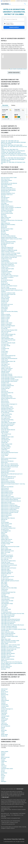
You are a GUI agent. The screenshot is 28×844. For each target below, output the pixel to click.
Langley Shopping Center (6, 444)
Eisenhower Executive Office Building (9, 311)
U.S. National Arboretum (6, 612)
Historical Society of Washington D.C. (9, 404)
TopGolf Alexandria (5, 599)
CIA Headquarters (5, 260)
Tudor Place (3, 606)
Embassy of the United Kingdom (8, 325)
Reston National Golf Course (7, 550)
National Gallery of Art (6, 495)
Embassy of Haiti (4, 320)
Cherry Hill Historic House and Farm (9, 257)
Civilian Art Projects (5, 261)
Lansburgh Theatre (5, 445)
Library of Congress (5, 451)
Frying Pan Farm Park (5, 367)
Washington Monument (6, 652)
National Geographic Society (7, 496)
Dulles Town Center (5, 297)
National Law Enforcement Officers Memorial (11, 501)
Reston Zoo (3, 553)
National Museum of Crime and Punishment (10, 506)
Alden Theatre (4, 186)
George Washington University (8, 378)
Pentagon (3, 533)
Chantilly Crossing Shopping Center (9, 254)
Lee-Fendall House (5, 448)
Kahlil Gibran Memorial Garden (7, 424)
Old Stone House (5, 529)
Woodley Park (4, 736)
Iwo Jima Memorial (5, 412)
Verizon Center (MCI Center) (7, 632)
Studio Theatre (4, 585)
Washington (3, 781)
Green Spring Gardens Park (7, 392)
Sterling (2, 777)
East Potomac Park (5, 305)
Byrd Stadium (4, 244)
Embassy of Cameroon (6, 315)
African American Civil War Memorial (9, 183)
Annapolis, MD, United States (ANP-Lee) (10, 140)
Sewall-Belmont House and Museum (9, 565)
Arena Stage (4, 203)
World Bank (3, 669)
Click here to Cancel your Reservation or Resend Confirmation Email (12, 807)
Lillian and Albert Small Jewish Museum (9, 452)
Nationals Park (4, 519)
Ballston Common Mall (6, 217)
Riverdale (3, 775)
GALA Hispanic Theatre (6, 369)
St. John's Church (5, 577)
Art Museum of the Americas (7, 210)
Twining (2, 733)
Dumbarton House (5, 300)
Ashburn (3, 755)
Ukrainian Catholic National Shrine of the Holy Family (12, 613)
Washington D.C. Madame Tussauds (9, 646)
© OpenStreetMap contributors (22, 68)
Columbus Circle (4, 267)
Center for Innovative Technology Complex (10, 253)
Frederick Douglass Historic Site (8, 361)
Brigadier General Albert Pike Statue (9, 237)
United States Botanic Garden (7, 616)
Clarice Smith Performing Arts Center (9, 263)
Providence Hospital (5, 543)
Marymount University (6, 468)
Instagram (3, 828)
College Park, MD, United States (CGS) (9, 149)
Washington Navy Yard (6, 654)
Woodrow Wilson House (6, 666)
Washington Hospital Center (7, 650)
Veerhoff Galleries (5, 630)
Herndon (3, 770)
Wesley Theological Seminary (7, 659)
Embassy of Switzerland (6, 324)
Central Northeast (5, 700)
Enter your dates (14, 72)
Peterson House (4, 536)
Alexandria (3, 752)
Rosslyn (2, 728)
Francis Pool (4, 354)
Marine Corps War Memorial (7, 461)
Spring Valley (4, 730)
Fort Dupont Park (5, 344)
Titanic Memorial (4, 596)
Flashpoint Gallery (5, 337)
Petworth (3, 727)
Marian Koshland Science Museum (8, 458)
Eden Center (4, 310)
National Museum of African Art (7, 503)
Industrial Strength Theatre (7, 406)
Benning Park (4, 227)
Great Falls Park (4, 391)
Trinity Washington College (7, 603)
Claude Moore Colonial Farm (7, 264)
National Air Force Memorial (7, 486)
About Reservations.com (6, 820)
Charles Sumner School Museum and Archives (11, 255)
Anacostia (3, 690)
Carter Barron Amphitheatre (7, 248)
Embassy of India (4, 321)
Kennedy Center (4, 426)
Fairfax (2, 762)
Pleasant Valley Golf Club (6, 539)
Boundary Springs (5, 234)
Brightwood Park (4, 694)
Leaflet (11, 68)
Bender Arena (4, 226)
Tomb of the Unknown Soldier (7, 597)
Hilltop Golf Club (4, 399)
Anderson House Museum (7, 201)
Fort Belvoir (3, 767)
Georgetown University (6, 384)
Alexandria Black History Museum (8, 190)
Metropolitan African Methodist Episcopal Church (11, 473)
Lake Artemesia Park (5, 439)
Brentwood (3, 693)
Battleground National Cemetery (8, 224)
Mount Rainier (4, 772)
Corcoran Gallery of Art (6, 274)
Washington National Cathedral (8, 653)
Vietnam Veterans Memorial (7, 634)
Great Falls (3, 389)
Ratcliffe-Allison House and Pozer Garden (10, 546)
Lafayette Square (5, 438)
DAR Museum (4, 278)
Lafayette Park (4, 435)
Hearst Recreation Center (6, 397)
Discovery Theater (5, 287)
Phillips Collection (5, 538)
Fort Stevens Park (5, 348)
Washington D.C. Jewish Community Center (10, 644)
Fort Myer (3, 347)
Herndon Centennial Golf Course (8, 398)
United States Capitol (5, 617)
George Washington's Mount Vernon (9, 381)
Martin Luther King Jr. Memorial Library (9, 463)
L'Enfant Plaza (4, 449)
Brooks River (4, 240)
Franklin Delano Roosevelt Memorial (9, 358)
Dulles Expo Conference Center (8, 293)
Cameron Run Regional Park (7, 247)
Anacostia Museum (5, 197)
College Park (4, 761)
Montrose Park (4, 475)
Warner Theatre (4, 643)
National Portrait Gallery (6, 513)
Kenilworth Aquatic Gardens (7, 425)
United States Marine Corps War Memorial (10, 620)
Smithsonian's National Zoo (7, 572)
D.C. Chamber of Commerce (7, 277)
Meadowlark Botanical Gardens (8, 471)
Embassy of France (5, 318)
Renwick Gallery (4, 548)
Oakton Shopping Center (6, 523)
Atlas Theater (4, 216)
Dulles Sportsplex (5, 295)
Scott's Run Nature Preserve (7, 563)
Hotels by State (5, 822)
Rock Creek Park (4, 559)
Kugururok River (4, 432)
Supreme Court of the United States (9, 587)
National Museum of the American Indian (10, 510)
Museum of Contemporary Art (7, 478)
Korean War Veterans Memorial (8, 429)
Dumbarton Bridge (5, 298)
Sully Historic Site (5, 586)
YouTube (24, 826)
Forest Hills (3, 714)
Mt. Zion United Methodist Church (8, 476)
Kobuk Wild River (4, 428)
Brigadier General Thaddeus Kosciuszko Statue (11, 238)
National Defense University (7, 492)
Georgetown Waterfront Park (7, 385)
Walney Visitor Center (6, 639)
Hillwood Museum (5, 401)
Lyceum (2, 456)
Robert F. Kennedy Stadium (7, 556)
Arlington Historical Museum (7, 206)
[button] (3, 55)
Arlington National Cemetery (7, 208)
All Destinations (16, 820)
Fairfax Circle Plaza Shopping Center (9, 330)
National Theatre (4, 516)
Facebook (16, 826)
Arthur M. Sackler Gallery (6, 211)
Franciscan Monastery (6, 357)
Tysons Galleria (4, 610)
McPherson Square (5, 469)
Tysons (2, 778)
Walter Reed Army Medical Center (8, 642)
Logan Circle (4, 723)
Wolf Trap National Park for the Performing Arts (11, 662)
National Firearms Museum (7, 493)
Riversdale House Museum (7, 555)
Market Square (4, 462)
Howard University (5, 405)
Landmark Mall (4, 442)
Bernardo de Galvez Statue (7, 228)
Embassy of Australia (5, 314)
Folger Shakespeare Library (7, 338)
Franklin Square (4, 359)
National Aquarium (5, 488)
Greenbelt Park (4, 394)
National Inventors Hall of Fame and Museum (11, 498)
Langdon (3, 721)
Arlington (3, 754)
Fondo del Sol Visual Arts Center (8, 340)
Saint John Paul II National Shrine (8, 560)
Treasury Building (5, 602)
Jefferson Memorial (5, 415)
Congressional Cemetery (6, 271)
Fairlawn (3, 764)
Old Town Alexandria (5, 726)
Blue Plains (3, 758)
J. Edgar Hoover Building (6, 414)
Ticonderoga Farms (5, 593)
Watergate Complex (5, 657)
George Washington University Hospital (9, 379)
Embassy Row (4, 711)
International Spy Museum (6, 409)
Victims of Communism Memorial (8, 633)
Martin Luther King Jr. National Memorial (9, 465)
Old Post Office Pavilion (6, 526)
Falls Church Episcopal (6, 331)
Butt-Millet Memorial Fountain (7, 243)
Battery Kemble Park (5, 223)
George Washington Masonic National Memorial (11, 377)
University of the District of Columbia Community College (13, 629)
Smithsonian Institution (6, 570)
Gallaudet (3, 717)
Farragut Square (4, 332)
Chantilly (3, 760)
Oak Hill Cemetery (5, 522)
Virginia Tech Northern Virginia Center (9, 636)
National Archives (5, 489)
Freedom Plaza (4, 362)
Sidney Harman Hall (5, 566)
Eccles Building (4, 308)
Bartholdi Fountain (5, 218)
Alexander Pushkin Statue (6, 187)
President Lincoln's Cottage (7, 542)
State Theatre (4, 582)
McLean (3, 771)
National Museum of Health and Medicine (10, 508)
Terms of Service (7, 839)
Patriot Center (4, 532)
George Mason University (6, 375)
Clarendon (3, 703)
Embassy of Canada (5, 317)
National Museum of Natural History (9, 509)
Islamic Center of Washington (7, 411)
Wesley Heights (4, 734)
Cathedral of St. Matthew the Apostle (9, 250)
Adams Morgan (4, 689)
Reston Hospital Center (6, 549)
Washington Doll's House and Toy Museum (10, 647)
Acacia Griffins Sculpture (6, 180)
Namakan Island (4, 479)
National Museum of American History (9, 505)
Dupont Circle (4, 302)
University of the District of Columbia (9, 627)
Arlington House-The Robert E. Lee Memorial (11, 207)
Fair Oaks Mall (4, 328)
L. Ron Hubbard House (6, 434)
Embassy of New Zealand (6, 322)
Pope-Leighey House (5, 540)
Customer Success (14, 822)
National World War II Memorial (8, 518)
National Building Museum (6, 491)
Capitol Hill (3, 697)
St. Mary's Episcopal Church (7, 579)
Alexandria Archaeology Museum (8, 188)
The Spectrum (4, 590)
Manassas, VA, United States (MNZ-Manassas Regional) (13, 157)
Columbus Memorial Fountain (7, 268)
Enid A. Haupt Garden (5, 327)
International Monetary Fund (7, 408)
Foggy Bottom (4, 713)
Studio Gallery (4, 583)
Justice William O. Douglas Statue (8, 422)
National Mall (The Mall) (6, 502)
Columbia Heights (5, 706)
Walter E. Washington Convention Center (10, 640)
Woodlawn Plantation (5, 664)
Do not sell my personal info (8, 824)
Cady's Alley (3, 245)
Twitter (20, 826)
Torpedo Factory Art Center (7, 600)
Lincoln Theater (4, 455)
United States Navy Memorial (7, 623)
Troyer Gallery (4, 605)
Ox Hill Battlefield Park (6, 530)
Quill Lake (3, 545)
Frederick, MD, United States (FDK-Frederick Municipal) (13, 153)
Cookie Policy (21, 839)
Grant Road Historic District (7, 768)
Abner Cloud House (5, 179)
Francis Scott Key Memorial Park (8, 355)
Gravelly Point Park (5, 388)
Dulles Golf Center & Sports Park (8, 294)
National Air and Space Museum (8, 482)
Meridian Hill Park (5, 472)
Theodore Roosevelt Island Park (8, 592)
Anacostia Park (4, 198)
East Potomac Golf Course (7, 304)
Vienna (2, 780)
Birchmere (3, 231)
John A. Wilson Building (6, 416)
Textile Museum (4, 589)
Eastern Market (4, 307)
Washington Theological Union (8, 656)
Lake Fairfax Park (5, 441)
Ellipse (2, 312)
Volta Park (3, 637)
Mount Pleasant (4, 724)
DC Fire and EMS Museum (7, 280)
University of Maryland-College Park (9, 626)
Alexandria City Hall (5, 191)
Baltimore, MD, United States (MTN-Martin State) (11, 145)
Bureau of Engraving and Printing (8, 241)
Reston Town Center (5, 552)
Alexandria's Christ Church (7, 194)
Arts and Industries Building (7, 213)
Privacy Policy (15, 839)
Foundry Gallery (4, 351)
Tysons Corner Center (6, 609)
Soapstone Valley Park (6, 573)
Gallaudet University (5, 371)
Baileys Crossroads (5, 757)
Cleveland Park (4, 704)
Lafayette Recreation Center (7, 436)
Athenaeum (3, 214)
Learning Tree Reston (6, 446)
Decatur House (4, 283)
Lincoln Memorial (5, 453)
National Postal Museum (6, 515)
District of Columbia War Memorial (8, 288)
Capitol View (3, 698)
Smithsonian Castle (5, 569)
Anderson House (4, 200)
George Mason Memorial (6, 374)
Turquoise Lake (4, 607)
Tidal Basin (3, 595)
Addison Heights (4, 751)
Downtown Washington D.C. (7, 708)
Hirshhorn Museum (5, 402)
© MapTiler (14, 68)
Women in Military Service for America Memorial (11, 663)
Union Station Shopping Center (8, 614)
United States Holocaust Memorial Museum (10, 619)
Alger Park (3, 196)
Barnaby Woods (4, 691)
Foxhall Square (4, 352)
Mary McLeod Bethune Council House (9, 466)
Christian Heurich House (6, 258)
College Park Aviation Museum (7, 265)
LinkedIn (8, 828)
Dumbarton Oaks (4, 301)
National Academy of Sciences (7, 481)
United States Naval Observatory (8, 622)
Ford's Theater (4, 341)
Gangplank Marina (5, 372)
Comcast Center (4, 270)
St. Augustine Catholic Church (7, 576)
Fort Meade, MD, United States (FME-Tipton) (11, 152)
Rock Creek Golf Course (6, 558)
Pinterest (12, 828)
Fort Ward (3, 349)
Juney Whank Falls (5, 421)
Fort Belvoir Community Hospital (8, 342)
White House (4, 660)
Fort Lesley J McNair (5, 345)
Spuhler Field (4, 575)
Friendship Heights (5, 716)
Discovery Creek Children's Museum (9, 285)
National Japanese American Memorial (9, 499)
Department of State (5, 284)
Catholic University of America (7, 251)
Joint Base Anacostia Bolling (7, 419)
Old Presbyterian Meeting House (8, 528)
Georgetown (4, 720)
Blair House (3, 233)
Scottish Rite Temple (5, 562)
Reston (2, 774)
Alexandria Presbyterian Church (8, 193)
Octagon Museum (5, 525)
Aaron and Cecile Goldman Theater (9, 177)
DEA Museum (4, 281)
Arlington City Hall (5, 204)
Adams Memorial (4, 181)
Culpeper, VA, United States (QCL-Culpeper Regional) (13, 150)
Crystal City (3, 707)
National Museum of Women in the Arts (9, 512)
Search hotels (14, 27)
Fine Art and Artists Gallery (7, 335)
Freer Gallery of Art (5, 364)
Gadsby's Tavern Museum (7, 368)
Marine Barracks (4, 459)
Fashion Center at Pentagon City (8, 334)
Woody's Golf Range (5, 667)
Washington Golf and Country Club (8, 649)
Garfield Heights (4, 718)
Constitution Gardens (5, 273)
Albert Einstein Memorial (6, 184)
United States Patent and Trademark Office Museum (12, 624)
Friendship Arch (4, 365)
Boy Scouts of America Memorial (8, 236)
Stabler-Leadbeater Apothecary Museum (10, 580)
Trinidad (3, 731)
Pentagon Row (4, 535)
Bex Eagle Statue (5, 230)
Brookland (3, 696)
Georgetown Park (5, 382)
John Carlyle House (5, 418)
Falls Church (4, 765)
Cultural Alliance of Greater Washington (9, 275)
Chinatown (3, 701)
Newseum (3, 520)
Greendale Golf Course (6, 395)
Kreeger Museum (5, 431)
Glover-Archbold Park (6, 387)
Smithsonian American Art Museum (8, 567)
